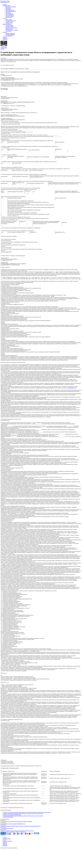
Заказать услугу (9, 23)
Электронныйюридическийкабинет (4, 48)
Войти (8, 1)
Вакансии (5, 38)
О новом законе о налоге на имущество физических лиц (13, 823)
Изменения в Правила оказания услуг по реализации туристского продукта (17, 830)
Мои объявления (9, 13)
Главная (5, 4)
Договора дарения (10, 26)
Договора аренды (9, 25)
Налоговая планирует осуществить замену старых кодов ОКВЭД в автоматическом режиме (21, 826)
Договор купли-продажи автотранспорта (12, 814)
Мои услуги (8, 12)
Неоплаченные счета (10, 10)
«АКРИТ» (17, 831)
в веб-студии (11, 831)
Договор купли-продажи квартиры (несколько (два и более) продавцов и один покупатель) (23, 815)
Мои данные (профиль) (11, 6)
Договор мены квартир (8, 816)
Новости (5, 36)
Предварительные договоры (12, 29)
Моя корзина (8, 9)
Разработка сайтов (5, 831)
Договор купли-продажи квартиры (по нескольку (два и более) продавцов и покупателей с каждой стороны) (27, 812)
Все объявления (9, 35)
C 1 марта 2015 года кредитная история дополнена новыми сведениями (16, 821)
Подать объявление (10, 14)
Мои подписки (9, 17)
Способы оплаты (9, 21)
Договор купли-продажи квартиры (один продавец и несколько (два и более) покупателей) (23, 813)
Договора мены (9, 28)
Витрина (5, 32)
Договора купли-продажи (11, 27)
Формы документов (7, 24)
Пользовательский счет (11, 11)
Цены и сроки (9, 19)
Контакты (5, 39)
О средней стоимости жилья (7, 828)
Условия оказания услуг (11, 20)
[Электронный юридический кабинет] (4, 45)
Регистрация (3, 1)
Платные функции (10, 16)
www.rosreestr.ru (69, 387)
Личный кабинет (7, 5)
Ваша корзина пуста (5, 2)
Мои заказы (8, 7)
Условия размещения (10, 34)
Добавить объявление (10, 33)
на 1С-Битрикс (22, 831)
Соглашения (8, 31)
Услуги (4, 18)
